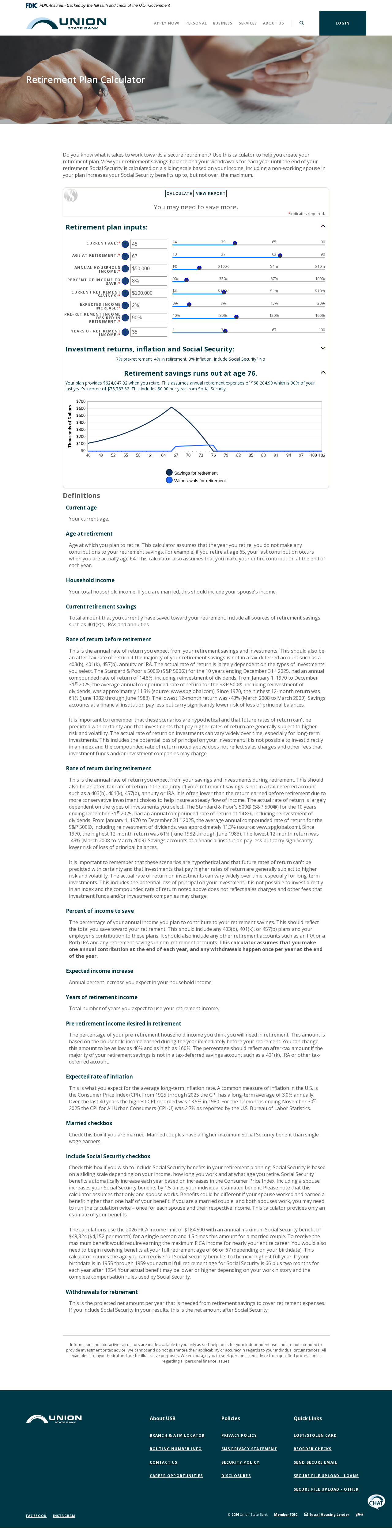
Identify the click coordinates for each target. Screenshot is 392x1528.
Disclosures (236, 1475)
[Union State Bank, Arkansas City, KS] (66, 23)
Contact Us (164, 1462)
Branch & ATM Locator (177, 1435)
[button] (196, 226)
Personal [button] (196, 23)
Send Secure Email (317, 1462)
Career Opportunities (176, 1475)
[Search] (302, 23)
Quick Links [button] (308, 1418)
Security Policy (240, 1462)
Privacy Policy (239, 1435)
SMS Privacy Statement (249, 1448)
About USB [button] (162, 1418)
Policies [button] (230, 1418)
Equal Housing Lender (329, 1514)
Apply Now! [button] (166, 23)
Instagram (64, 1515)
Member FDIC (285, 1514)
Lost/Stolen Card (315, 1435)
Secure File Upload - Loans (326, 1475)
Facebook (36, 1515)
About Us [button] (273, 23)
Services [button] (248, 23)
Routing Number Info (176, 1448)
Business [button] (223, 23)
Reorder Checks (313, 1448)
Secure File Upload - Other (327, 1489)
